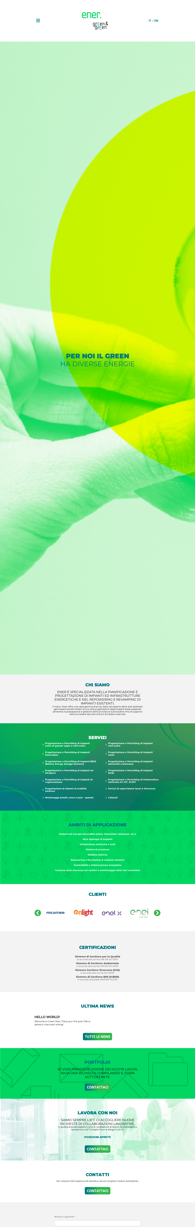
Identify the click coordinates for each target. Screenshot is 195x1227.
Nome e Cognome (64, 1216)
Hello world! (47, 1016)
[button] (37, 913)
